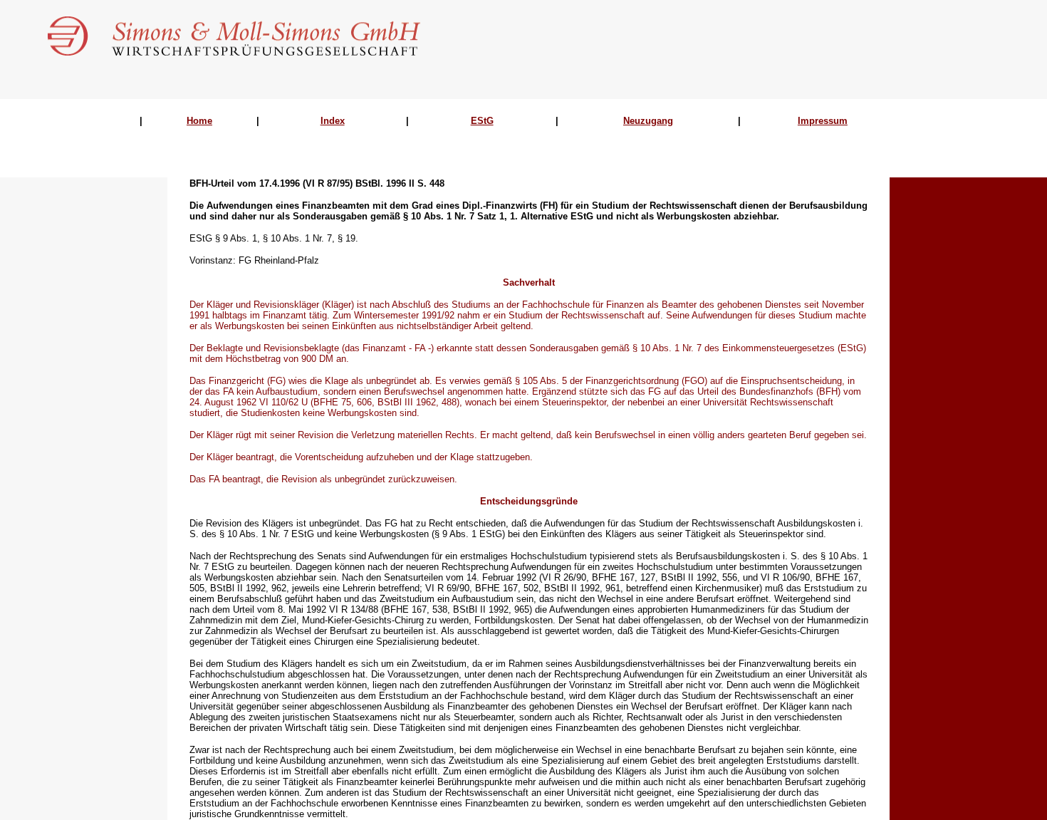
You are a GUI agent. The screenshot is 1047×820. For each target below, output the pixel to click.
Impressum (823, 120)
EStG (482, 120)
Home (199, 120)
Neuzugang (648, 120)
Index (333, 120)
